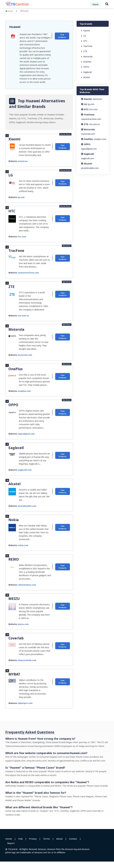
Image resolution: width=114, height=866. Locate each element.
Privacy (33, 838)
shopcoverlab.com (27, 660)
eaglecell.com (24, 469)
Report (11, 843)
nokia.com (23, 545)
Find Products (62, 36)
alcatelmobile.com (27, 506)
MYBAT (14, 674)
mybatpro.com (25, 703)
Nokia (13, 519)
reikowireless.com (27, 584)
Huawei (14, 27)
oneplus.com (24, 391)
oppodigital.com (26, 433)
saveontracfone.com (28, 272)
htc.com (22, 236)
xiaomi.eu (23, 161)
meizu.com (23, 624)
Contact (73, 838)
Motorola (16, 329)
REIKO (13, 559)
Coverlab (16, 638)
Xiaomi (14, 139)
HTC (11, 211)
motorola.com (25, 355)
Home (95, 4)
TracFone (16, 250)
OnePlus (15, 368)
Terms (46, 838)
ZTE (11, 286)
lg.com (21, 197)
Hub (20, 838)
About (59, 838)
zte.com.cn (23, 315)
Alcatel (14, 483)
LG (10, 175)
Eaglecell (16, 447)
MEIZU (14, 598)
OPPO (13, 404)
